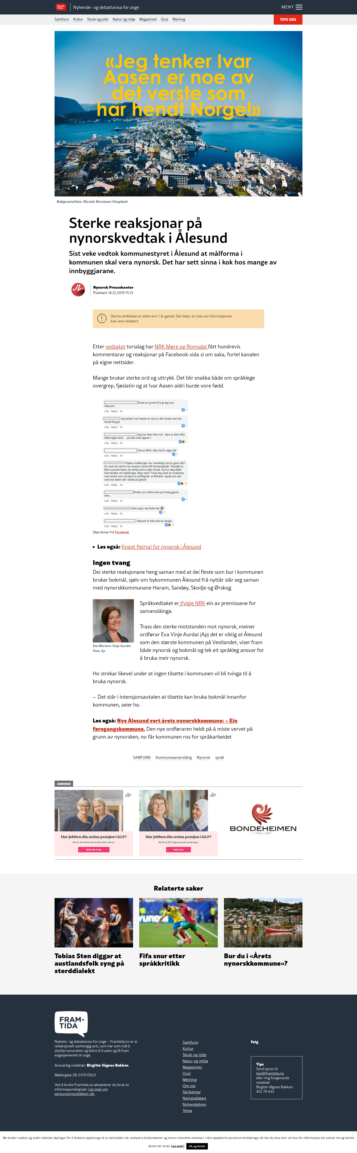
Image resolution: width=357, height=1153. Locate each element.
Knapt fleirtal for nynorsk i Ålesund (161, 546)
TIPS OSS (288, 19)
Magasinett (148, 19)
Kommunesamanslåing (174, 757)
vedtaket (115, 346)
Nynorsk (203, 757)
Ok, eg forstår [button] (197, 1146)
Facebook (122, 532)
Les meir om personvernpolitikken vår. (81, 1091)
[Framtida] (62, 7)
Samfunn (62, 19)
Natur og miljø (124, 19)
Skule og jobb (97, 19)
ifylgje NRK (192, 603)
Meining (179, 19)
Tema (187, 1110)
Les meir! (177, 1145)
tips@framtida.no (270, 1073)
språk (219, 757)
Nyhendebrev (194, 1104)
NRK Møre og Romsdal (181, 346)
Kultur (78, 19)
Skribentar (192, 1092)
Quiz (164, 19)
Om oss (189, 1085)
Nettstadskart (194, 1098)
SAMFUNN (142, 757)
